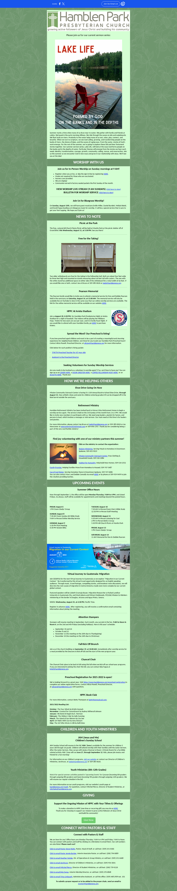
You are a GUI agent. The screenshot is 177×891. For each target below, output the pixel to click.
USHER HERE (65, 373)
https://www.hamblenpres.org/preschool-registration (104, 682)
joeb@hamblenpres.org (112, 283)
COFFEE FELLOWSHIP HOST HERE (105, 373)
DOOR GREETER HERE (81, 373)
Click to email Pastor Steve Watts (62, 849)
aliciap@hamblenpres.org (94, 343)
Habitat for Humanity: (87, 463)
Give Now (88, 820)
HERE (106, 174)
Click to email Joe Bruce (59, 863)
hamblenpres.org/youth (59, 787)
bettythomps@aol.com (98, 700)
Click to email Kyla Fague (59, 872)
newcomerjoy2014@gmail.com (73, 427)
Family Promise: (56, 468)
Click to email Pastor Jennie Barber (63, 854)
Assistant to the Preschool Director (65, 357)
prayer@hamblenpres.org (88, 884)
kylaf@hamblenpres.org (59, 669)
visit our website (90, 759)
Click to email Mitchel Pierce (61, 867)
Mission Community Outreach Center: (93, 456)
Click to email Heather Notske (61, 858)
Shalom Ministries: (86, 449)
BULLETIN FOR (71, 192)
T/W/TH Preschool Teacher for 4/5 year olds (69, 353)
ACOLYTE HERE (55, 375)
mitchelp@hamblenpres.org (61, 789)
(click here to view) (113, 189)
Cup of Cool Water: (57, 472)
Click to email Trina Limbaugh (61, 877)
